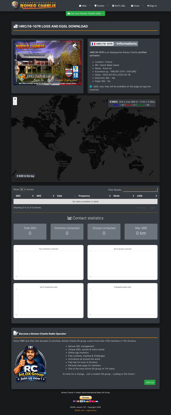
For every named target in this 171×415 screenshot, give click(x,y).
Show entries (23, 189)
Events (100, 5)
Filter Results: (115, 189)
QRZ (18, 195)
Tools (136, 5)
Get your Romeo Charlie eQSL (86, 13)
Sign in (153, 5)
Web (83, 5)
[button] (84, 5)
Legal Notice (91, 410)
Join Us (150, 382)
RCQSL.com (79, 410)
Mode (117, 195)
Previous (141, 207)
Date (59, 195)
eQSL (140, 195)
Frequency (84, 195)
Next (153, 207)
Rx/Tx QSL (119, 5)
